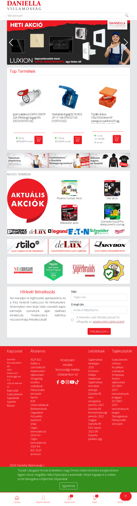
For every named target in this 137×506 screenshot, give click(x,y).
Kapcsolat (12, 390)
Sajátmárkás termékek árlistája (95, 386)
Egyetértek (68, 486)
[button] (11, 43)
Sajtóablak (13, 398)
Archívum (93, 371)
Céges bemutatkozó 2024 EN (38, 442)
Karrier (34, 397)
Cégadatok (37, 412)
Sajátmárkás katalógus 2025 (95, 363)
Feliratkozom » (99, 331)
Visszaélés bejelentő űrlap (36, 420)
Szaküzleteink (14, 394)
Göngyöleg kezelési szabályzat (37, 382)
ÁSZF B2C (36, 359)
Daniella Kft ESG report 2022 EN (94, 427)
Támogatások (120, 416)
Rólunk (11, 405)
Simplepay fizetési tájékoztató (118, 378)
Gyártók (11, 401)
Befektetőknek (39, 409)
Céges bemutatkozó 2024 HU (38, 431)
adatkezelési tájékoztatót (108, 322)
